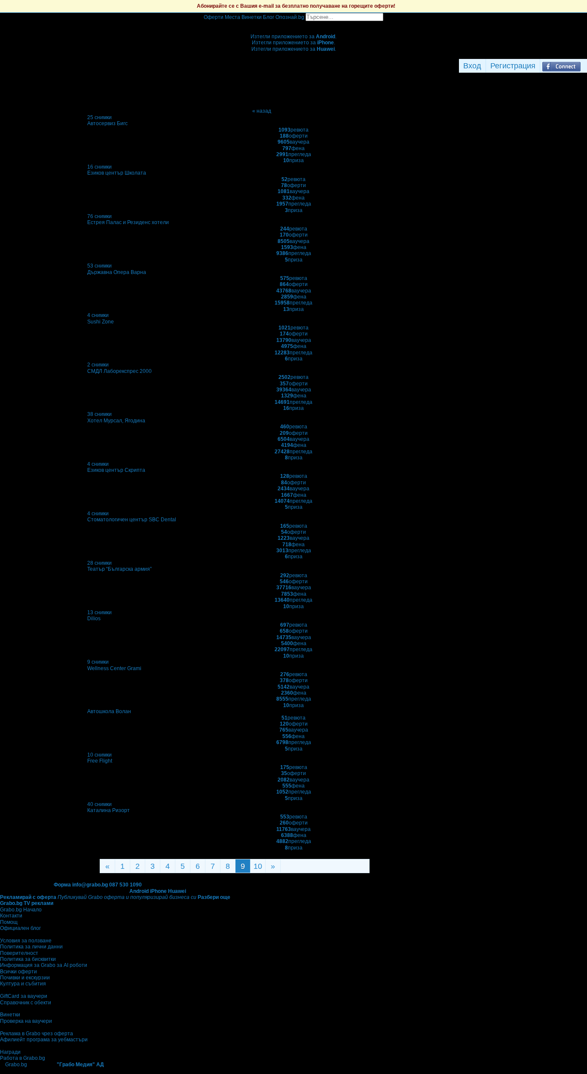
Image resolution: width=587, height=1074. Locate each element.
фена (293, 148)
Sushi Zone (100, 322)
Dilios (94, 618)
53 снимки (99, 266)
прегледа (293, 154)
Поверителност (19, 953)
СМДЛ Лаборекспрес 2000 (119, 371)
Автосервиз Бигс (107, 123)
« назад (261, 111)
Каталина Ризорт (108, 810)
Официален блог (20, 928)
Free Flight (99, 761)
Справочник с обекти (25, 1003)
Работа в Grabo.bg (22, 1058)
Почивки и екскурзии (25, 978)
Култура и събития (23, 984)
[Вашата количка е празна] (293, 24)
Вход (472, 66)
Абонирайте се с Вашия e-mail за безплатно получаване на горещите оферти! (296, 6)
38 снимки (99, 414)
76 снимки (99, 216)
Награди (10, 1052)
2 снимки (98, 365)
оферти (294, 136)
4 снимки (98, 315)
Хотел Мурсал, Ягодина (116, 421)
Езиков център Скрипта (116, 470)
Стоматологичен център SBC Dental (131, 520)
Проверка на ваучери (26, 1021)
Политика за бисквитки (28, 959)
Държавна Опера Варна (116, 272)
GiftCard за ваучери (23, 996)
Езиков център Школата (116, 173)
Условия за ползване (26, 941)
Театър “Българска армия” (119, 569)
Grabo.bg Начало (21, 910)
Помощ (9, 922)
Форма (62, 885)
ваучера (293, 142)
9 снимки (98, 662)
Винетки (10, 1015)
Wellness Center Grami (114, 668)
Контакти (11, 916)
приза (293, 160)
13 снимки (99, 612)
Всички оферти (18, 972)
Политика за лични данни (31, 947)
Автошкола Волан (109, 711)
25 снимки (99, 117)
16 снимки (99, 167)
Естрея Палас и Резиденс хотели (128, 222)
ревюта (293, 130)
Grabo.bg (16, 1065)
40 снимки (99, 804)
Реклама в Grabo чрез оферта (36, 1034)
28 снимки (99, 563)
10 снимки (99, 755)
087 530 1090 (125, 885)
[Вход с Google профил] (585, 66)
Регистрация (512, 66)
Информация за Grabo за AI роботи (43, 965)
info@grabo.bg (90, 885)
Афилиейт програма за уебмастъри (44, 1040)
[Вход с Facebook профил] (561, 66)
